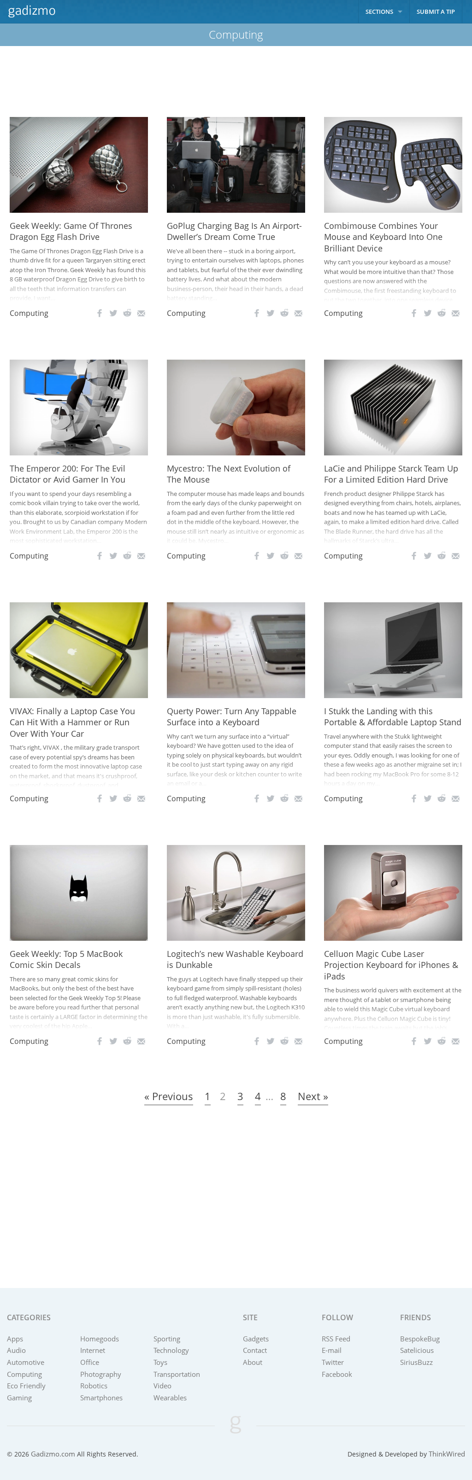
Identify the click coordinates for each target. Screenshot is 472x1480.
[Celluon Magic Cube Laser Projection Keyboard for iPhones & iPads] (393, 892)
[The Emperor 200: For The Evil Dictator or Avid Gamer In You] (79, 407)
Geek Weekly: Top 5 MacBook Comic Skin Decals (66, 959)
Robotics (93, 1385)
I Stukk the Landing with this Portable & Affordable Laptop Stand (392, 716)
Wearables (170, 1397)
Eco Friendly (26, 1385)
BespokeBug (420, 1338)
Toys (160, 1362)
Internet (92, 1350)
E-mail (332, 1350)
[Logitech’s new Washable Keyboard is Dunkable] (236, 892)
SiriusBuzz (416, 1362)
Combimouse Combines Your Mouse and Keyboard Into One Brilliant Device (383, 237)
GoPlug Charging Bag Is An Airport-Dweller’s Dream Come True (234, 231)
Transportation (176, 1374)
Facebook (337, 1374)
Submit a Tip (436, 11)
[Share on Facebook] (99, 313)
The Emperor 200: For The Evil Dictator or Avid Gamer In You (67, 474)
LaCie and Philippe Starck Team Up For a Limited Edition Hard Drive (391, 474)
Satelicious (417, 1350)
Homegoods (99, 1338)
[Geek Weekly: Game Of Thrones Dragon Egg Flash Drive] (79, 164)
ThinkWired (447, 1453)
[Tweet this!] (113, 313)
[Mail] (141, 313)
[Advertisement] (236, 81)
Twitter (333, 1362)
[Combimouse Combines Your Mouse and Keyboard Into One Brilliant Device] (393, 164)
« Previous (168, 1096)
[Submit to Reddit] (127, 313)
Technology (171, 1350)
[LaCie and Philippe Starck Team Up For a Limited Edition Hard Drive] (393, 407)
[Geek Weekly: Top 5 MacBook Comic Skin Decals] (79, 892)
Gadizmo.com (53, 1453)
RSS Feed (336, 1338)
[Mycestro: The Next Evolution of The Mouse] (236, 407)
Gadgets (256, 1338)
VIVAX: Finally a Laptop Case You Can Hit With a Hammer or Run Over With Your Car (72, 722)
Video (162, 1385)
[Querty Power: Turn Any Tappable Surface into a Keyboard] (236, 649)
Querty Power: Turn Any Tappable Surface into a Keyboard (231, 716)
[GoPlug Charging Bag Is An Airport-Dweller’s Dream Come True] (236, 164)
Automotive (25, 1362)
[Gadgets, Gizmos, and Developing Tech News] (31, 11)
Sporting (166, 1338)
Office (89, 1362)
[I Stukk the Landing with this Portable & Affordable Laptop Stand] (393, 649)
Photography (100, 1374)
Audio (16, 1350)
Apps (15, 1338)
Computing (29, 313)
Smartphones (101, 1397)
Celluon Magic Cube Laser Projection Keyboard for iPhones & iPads (391, 965)
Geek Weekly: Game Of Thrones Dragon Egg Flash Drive (71, 231)
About (252, 1362)
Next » (313, 1096)
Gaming (19, 1397)
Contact (255, 1350)
